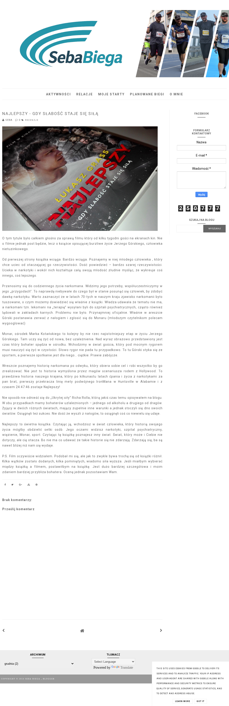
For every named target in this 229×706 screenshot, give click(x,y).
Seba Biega (33, 679)
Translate (126, 667)
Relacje (84, 94)
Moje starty (111, 94)
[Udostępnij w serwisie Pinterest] (36, 485)
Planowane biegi (147, 94)
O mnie (176, 94)
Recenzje (31, 120)
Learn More (182, 701)
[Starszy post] (161, 630)
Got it (200, 701)
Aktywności (58, 94)
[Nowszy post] (3, 630)
